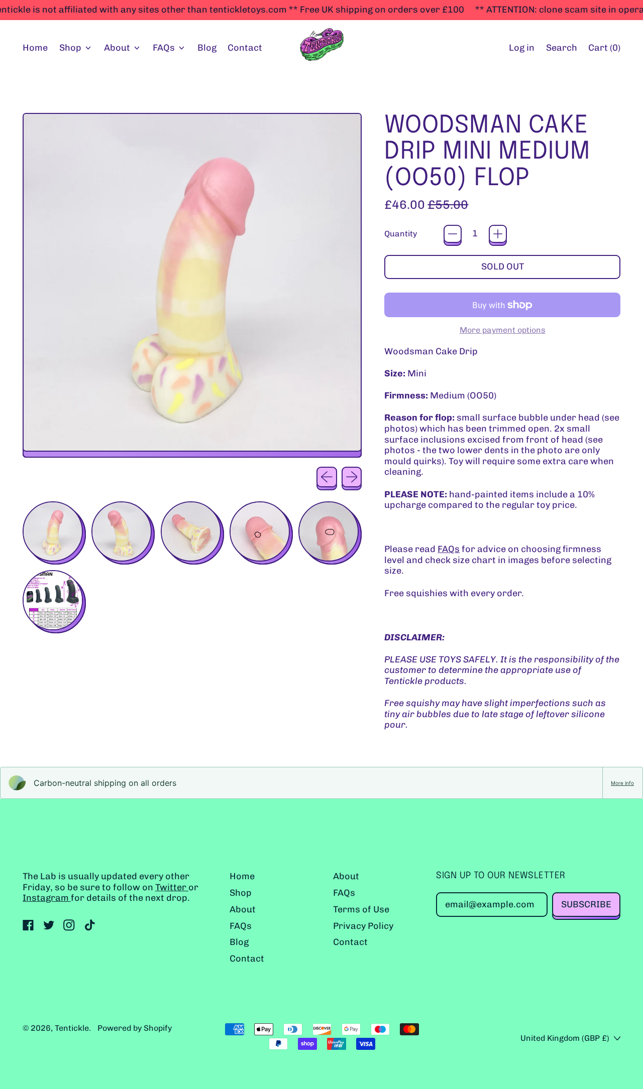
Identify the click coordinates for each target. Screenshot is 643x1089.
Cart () (604, 50)
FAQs (449, 549)
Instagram (47, 897)
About (243, 909)
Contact (245, 47)
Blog (207, 47)
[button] (561, 48)
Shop (241, 892)
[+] (498, 234)
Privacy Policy (363, 925)
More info (622, 783)
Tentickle (72, 1028)
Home (35, 47)
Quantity (400, 233)
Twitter (171, 887)
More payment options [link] (503, 330)
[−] (453, 234)
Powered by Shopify (134, 1028)
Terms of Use (361, 909)
